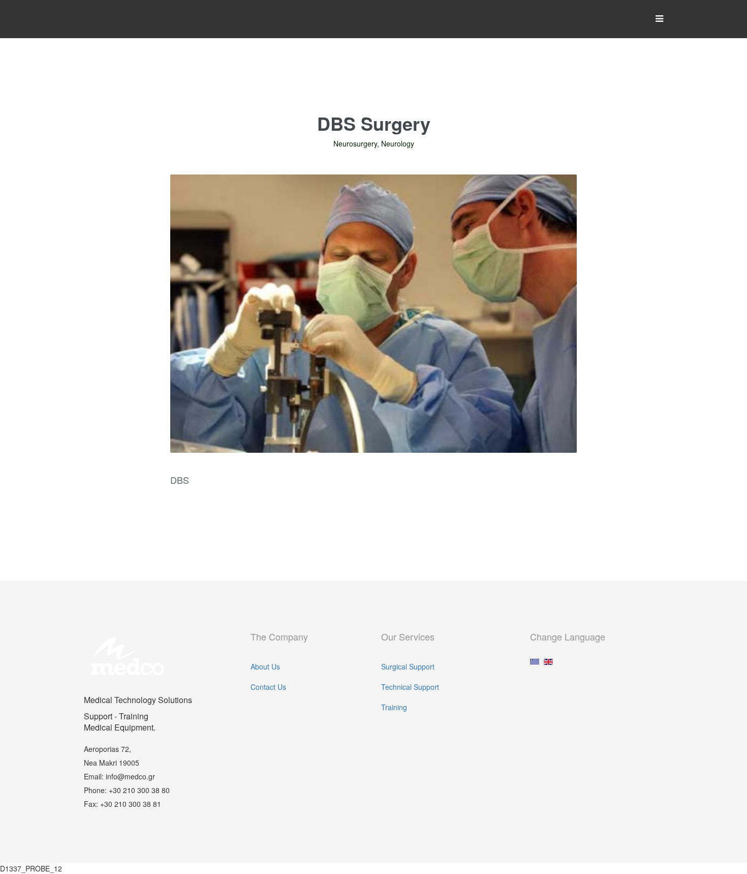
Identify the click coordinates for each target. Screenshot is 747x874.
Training (394, 707)
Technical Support (410, 687)
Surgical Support (407, 666)
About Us (265, 666)
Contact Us (268, 687)
